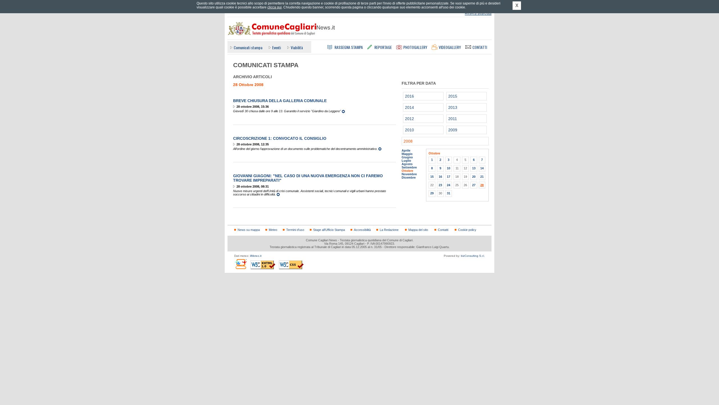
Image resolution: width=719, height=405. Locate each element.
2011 (452, 118)
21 (482, 176)
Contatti (443, 229)
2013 (452, 107)
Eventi (276, 47)
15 (432, 176)
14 (482, 168)
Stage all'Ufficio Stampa (329, 229)
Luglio (406, 160)
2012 (409, 118)
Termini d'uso (295, 229)
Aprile (406, 150)
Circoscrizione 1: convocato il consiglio (279, 138)
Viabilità (297, 47)
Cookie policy (467, 229)
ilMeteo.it (255, 255)
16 (440, 176)
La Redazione (389, 229)
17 (448, 176)
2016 (409, 96)
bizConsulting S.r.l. (473, 255)
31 (448, 193)
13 (473, 168)
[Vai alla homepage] (281, 28)
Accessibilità (362, 229)
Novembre (409, 174)
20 (473, 176)
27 (473, 185)
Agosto (407, 164)
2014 (409, 107)
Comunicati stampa (248, 47)
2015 (452, 96)
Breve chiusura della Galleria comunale (280, 100)
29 (432, 193)
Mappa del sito (418, 229)
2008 (408, 141)
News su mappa (249, 229)
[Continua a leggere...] (343, 111)
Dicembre (409, 177)
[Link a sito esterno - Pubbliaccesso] (240, 264)
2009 (452, 130)
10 (448, 168)
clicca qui (274, 7)
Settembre (409, 167)
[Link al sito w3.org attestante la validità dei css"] (291, 264)
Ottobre (407, 170)
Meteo (273, 229)
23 (440, 185)
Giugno (407, 157)
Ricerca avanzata (478, 14)
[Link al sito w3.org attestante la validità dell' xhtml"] (263, 264)
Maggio (407, 154)
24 (448, 185)
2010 (409, 130)
